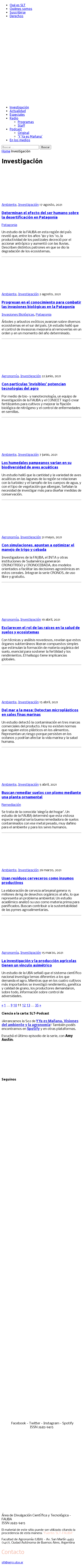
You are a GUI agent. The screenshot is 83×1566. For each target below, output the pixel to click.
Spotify (33, 1029)
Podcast (16, 129)
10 (15, 1005)
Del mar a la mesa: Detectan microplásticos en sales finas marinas (40, 712)
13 (28, 1005)
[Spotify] (41, 1420)
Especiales (17, 114)
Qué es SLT (18, 5)
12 (24, 1005)
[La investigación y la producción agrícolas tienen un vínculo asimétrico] (28, 946)
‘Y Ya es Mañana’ (30, 136)
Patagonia (9, 225)
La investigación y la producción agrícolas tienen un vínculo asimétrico (39, 963)
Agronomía (10, 376)
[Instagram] (41, 1335)
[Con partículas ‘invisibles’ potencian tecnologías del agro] (28, 369)
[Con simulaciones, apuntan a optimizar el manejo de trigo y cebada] (28, 530)
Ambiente (9, 205)
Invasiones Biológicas (18, 315)
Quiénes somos (21, 9)
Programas (26, 122)
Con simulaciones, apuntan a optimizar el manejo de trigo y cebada (38, 547)
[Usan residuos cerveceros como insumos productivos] (28, 863)
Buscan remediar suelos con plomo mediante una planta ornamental (41, 794)
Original (23, 133)
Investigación (19, 107)
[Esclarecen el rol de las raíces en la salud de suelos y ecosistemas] (28, 613)
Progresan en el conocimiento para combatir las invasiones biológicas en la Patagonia (41, 304)
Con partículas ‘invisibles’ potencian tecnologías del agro (34, 386)
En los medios (20, 140)
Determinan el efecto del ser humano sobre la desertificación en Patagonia (40, 215)
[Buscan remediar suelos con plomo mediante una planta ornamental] (28, 778)
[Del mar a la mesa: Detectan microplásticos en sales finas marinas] (28, 695)
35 (37, 1005)
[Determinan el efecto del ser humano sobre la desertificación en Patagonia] (28, 198)
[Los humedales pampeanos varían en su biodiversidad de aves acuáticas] (28, 448)
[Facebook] (41, 1165)
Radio (14, 118)
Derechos (16, 16)
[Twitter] (41, 1250)
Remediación (11, 805)
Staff (21, 125)
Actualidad (18, 111)
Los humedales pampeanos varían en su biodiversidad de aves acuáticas (37, 465)
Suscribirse (18, 12)
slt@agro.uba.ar (12, 1562)
